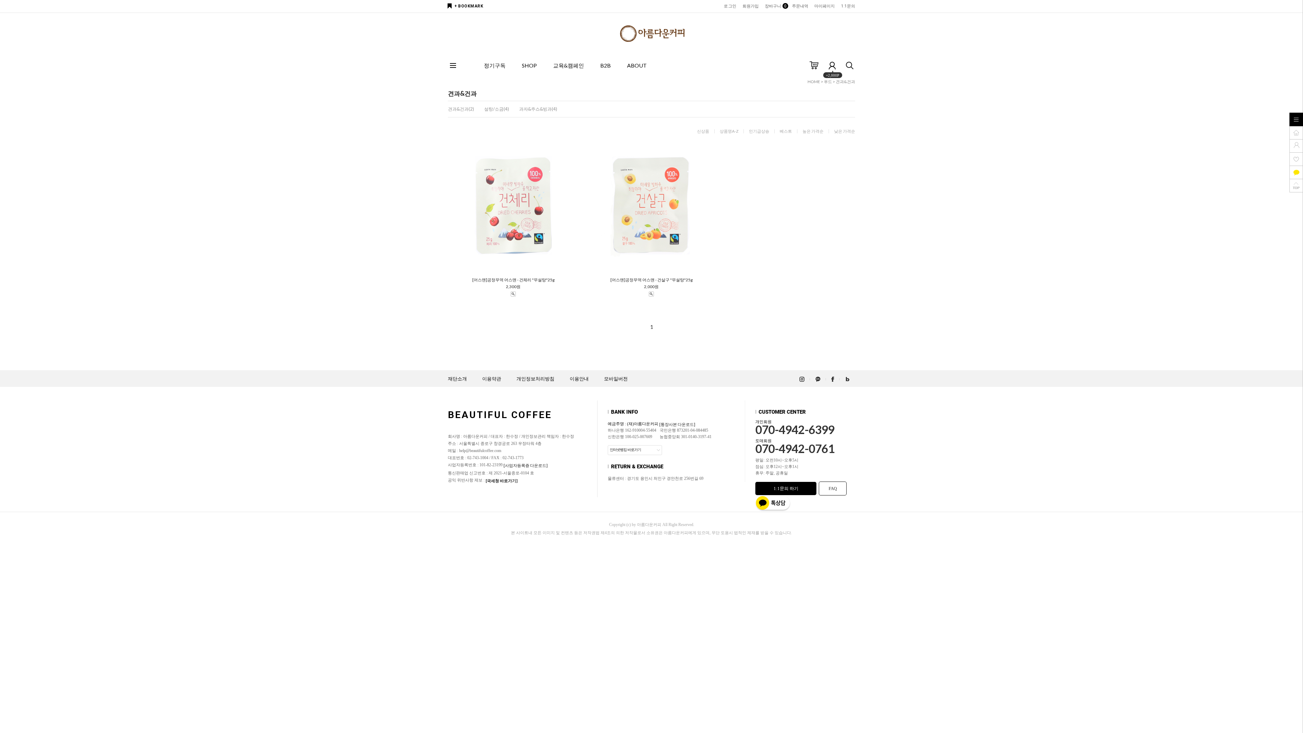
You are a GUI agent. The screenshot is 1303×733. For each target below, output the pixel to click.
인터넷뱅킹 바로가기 (625, 450)
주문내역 (800, 6)
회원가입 (750, 6)
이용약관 (491, 378)
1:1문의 (848, 6)
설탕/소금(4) (496, 109)
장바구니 (775, 6)
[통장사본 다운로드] (677, 424)
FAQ (833, 488)
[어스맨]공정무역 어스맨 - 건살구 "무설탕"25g (651, 280)
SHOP (529, 65)
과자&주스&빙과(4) (538, 109)
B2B (605, 65)
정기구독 (495, 65)
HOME (814, 81)
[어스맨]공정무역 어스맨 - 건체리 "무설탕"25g (513, 280)
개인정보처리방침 (535, 378)
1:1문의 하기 (786, 488)
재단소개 (457, 378)
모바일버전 (616, 378)
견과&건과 (845, 81)
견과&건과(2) (461, 109)
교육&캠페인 (568, 65)
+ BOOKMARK (468, 6)
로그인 (730, 6)
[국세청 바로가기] (501, 480)
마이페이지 (824, 6)
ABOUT (637, 65)
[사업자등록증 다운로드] (526, 465)
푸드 (828, 81)
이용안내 (579, 378)
